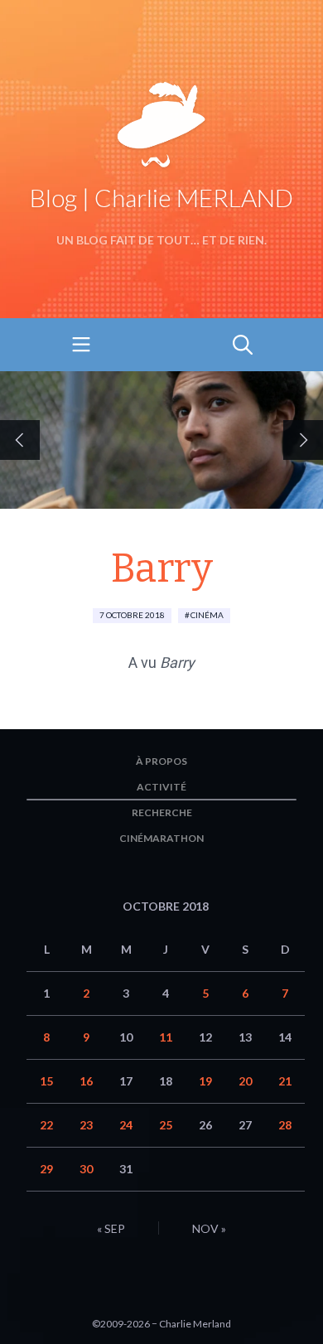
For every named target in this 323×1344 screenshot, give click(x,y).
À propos (161, 761)
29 (46, 1169)
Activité (161, 787)
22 (46, 1125)
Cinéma (207, 615)
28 (285, 1125)
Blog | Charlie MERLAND (161, 197)
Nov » (209, 1228)
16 (86, 1081)
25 (165, 1125)
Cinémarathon (161, 838)
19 (205, 1081)
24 (126, 1125)
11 (165, 1037)
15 (46, 1081)
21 (285, 1081)
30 (86, 1169)
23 (86, 1125)
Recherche (162, 812)
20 (245, 1081)
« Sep (111, 1228)
